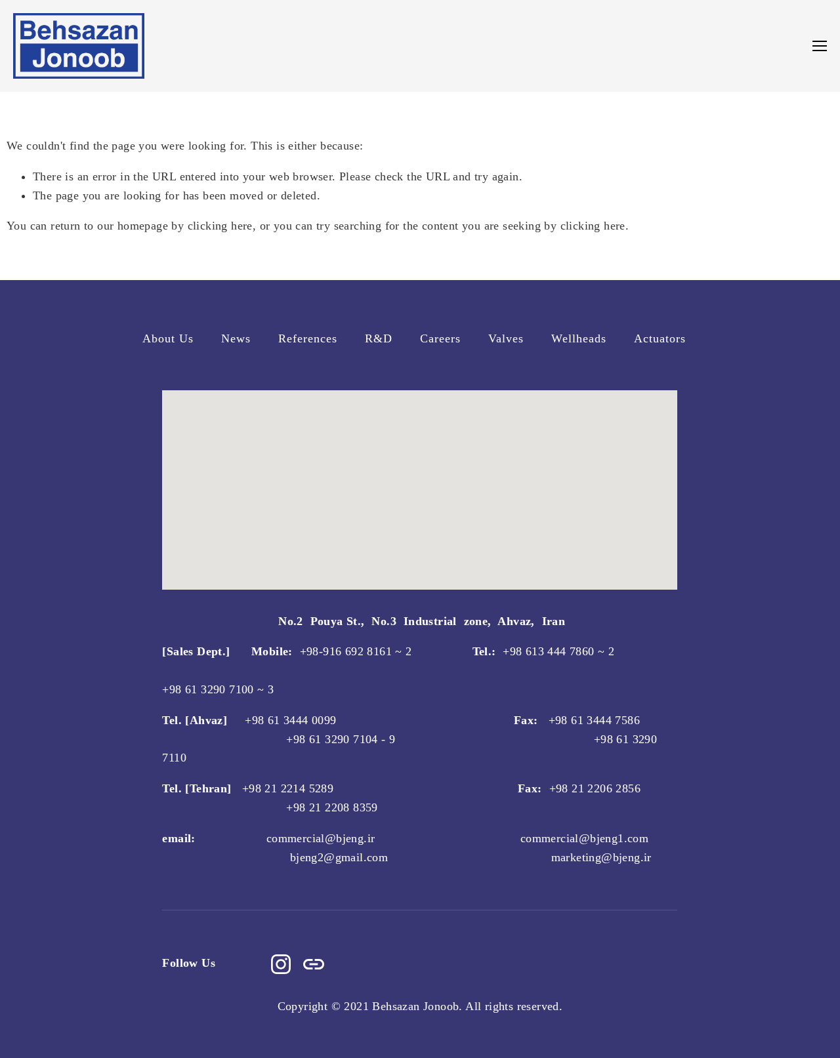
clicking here (220, 225)
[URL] (313, 964)
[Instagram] (280, 964)
